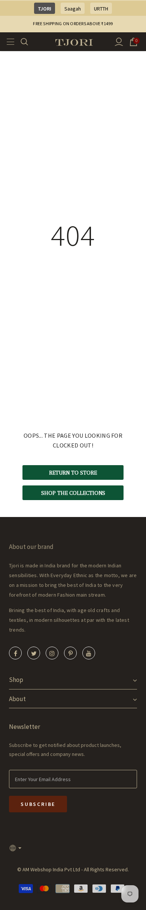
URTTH (101, 8)
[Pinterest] (70, 653)
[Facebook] (15, 653)
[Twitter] (33, 653)
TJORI (44, 8)
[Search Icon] (29, 41)
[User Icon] (119, 42)
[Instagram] (52, 653)
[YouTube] (88, 653)
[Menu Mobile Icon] (8, 41)
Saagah (72, 8)
